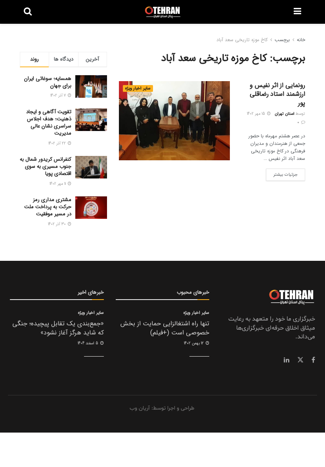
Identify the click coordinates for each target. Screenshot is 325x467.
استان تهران (284, 114)
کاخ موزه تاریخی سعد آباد (242, 40)
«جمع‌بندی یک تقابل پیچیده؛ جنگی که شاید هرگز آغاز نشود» (58, 328)
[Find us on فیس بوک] (313, 360)
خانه (301, 40)
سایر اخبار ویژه (138, 88)
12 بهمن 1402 (194, 343)
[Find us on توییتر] (300, 360)
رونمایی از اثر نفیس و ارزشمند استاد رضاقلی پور (277, 94)
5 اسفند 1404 (88, 343)
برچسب (282, 40)
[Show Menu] (297, 12)
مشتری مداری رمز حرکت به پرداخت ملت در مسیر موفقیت (47, 207)
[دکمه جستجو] (28, 12)
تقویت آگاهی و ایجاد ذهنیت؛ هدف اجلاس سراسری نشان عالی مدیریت (48, 123)
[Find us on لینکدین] (286, 360)
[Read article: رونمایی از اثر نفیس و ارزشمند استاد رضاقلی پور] (174, 120)
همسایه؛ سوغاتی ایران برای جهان (47, 82)
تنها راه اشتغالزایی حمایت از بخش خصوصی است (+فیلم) (164, 328)
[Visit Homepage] (162, 12)
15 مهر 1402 (256, 114)
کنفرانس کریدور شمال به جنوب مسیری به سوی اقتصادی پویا (45, 166)
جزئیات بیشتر (282, 173)
